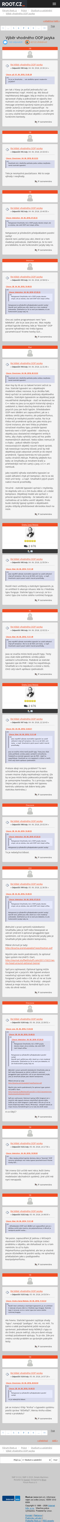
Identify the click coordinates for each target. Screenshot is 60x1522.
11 (44, 28)
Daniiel (27, 1480)
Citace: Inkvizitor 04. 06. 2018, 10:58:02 (22, 1153)
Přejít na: (17, 1460)
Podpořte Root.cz (33, 1520)
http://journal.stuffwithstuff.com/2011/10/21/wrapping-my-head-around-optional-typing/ (30, 1092)
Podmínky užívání (33, 1517)
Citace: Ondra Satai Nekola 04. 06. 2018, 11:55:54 (26, 1301)
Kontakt (28, 1515)
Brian (44, 1480)
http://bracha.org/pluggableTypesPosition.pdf (28, 948)
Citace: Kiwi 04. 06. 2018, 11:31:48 (19, 569)
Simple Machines (41, 1477)
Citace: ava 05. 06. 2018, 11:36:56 (19, 1029)
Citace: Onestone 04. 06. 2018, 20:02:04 (22, 1383)
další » (57, 21)
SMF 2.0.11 (16, 1477)
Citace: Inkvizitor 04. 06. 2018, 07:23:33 (22, 218)
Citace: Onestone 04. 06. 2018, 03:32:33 (22, 158)
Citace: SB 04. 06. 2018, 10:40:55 (19, 286)
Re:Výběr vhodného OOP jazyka (26, 64)
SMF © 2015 (27, 1477)
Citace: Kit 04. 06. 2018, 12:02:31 (19, 729)
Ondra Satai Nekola (30, 524)
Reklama (38, 1515)
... (8, 28)
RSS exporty (48, 1520)
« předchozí (48, 21)
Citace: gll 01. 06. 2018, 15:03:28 (19, 74)
